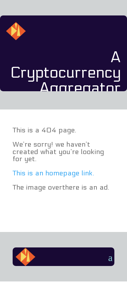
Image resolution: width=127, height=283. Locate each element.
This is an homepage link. (53, 173)
